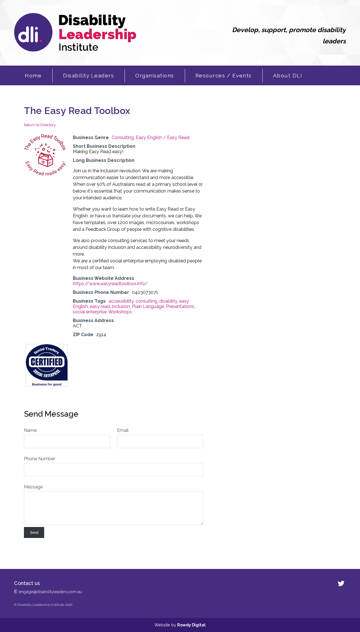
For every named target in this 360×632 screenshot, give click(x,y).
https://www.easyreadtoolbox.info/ (110, 283)
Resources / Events (223, 75)
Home (33, 75)
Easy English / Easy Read (162, 137)
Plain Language (148, 306)
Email (123, 430)
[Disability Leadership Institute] (75, 50)
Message (33, 487)
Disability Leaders (88, 75)
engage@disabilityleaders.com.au (50, 591)
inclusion (121, 306)
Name (30, 430)
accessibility (121, 301)
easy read (100, 306)
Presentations (180, 306)
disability (168, 301)
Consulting (123, 137)
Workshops (120, 311)
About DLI (287, 75)
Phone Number (39, 458)
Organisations (154, 75)
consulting (146, 301)
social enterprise (90, 311)
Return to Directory (40, 125)
